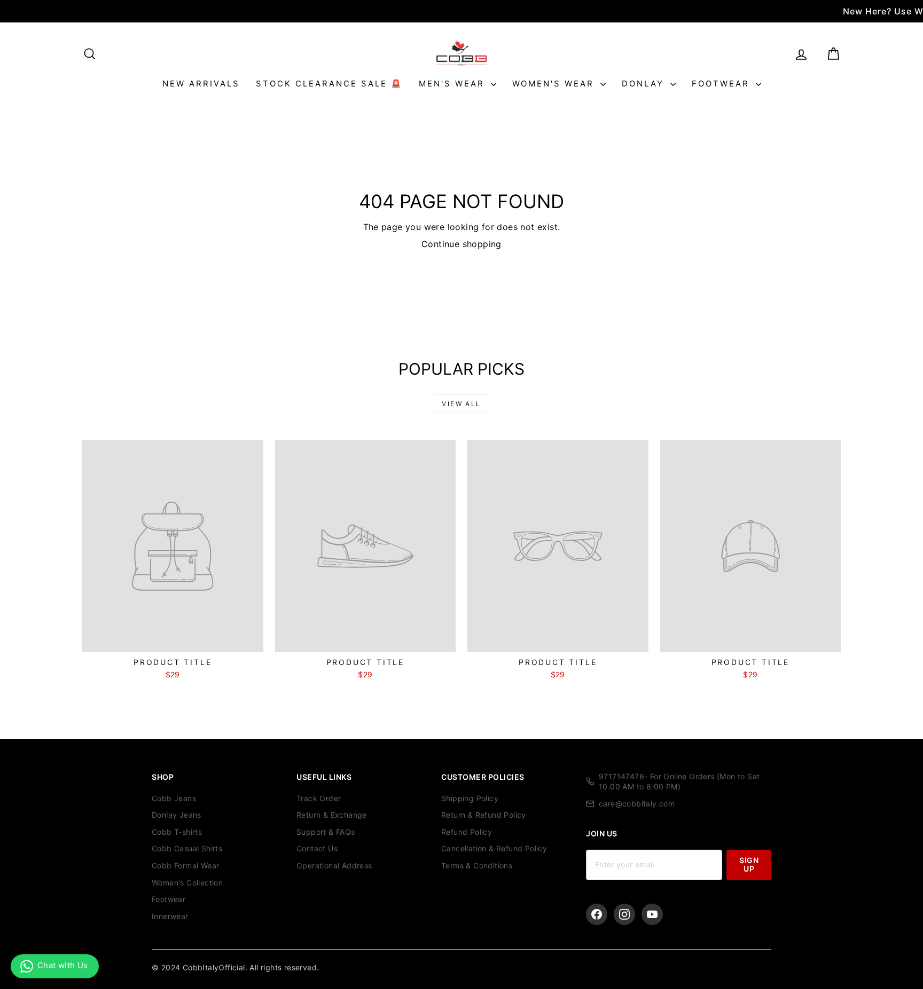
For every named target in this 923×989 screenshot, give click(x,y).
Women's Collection (187, 882)
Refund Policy (466, 831)
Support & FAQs (325, 831)
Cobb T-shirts (177, 831)
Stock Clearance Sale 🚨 (329, 83)
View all (461, 404)
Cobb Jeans (174, 798)
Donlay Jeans (176, 814)
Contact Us (317, 848)
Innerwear (170, 916)
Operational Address (334, 865)
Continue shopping (461, 244)
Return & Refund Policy (483, 814)
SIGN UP (748, 864)
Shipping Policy (469, 798)
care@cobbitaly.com (637, 803)
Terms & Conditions (476, 865)
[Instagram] (624, 914)
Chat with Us (62, 965)
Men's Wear (453, 83)
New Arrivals (201, 83)
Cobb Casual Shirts (187, 848)
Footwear (722, 83)
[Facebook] (596, 914)
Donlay (645, 83)
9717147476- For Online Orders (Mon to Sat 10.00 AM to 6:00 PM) (679, 782)
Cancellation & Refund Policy (494, 848)
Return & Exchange (331, 814)
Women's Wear (555, 83)
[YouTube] (652, 914)
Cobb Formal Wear (185, 865)
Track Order (318, 798)
